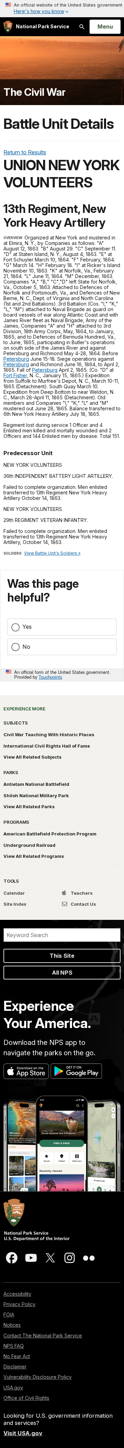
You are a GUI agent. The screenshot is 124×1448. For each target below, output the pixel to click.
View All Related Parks (29, 806)
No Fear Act (16, 1356)
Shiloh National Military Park (36, 795)
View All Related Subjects (32, 757)
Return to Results (24, 152)
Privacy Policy (19, 1304)
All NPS (62, 972)
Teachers (81, 893)
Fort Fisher (15, 375)
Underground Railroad (29, 845)
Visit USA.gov (22, 1433)
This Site (62, 955)
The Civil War (34, 92)
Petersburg (16, 359)
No (26, 646)
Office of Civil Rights (26, 1398)
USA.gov (13, 1387)
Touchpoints (50, 677)
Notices (12, 1325)
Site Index (15, 904)
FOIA (8, 1314)
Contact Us (83, 904)
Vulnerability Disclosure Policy (37, 1377)
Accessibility (17, 1294)
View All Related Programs (33, 856)
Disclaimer (15, 1366)
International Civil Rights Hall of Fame (46, 746)
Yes (27, 626)
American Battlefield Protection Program (49, 833)
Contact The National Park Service (42, 1335)
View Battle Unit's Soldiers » (52, 553)
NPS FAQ (13, 1346)
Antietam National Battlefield (36, 784)
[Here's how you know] (62, 8)
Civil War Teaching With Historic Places (48, 734)
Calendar (14, 893)
